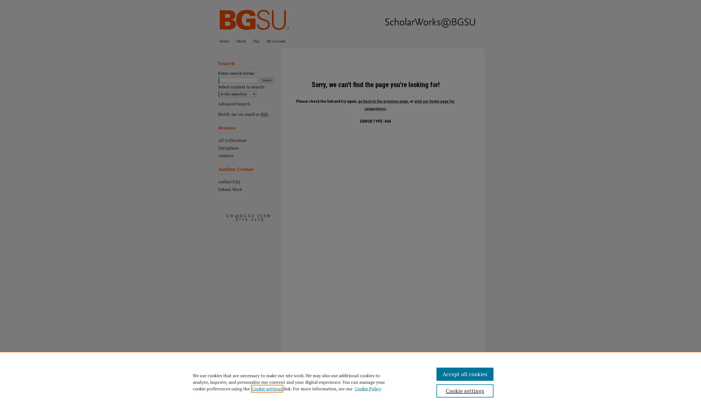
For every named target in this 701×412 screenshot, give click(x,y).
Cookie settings (267, 389)
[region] (350, 382)
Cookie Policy (368, 389)
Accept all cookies (465, 374)
